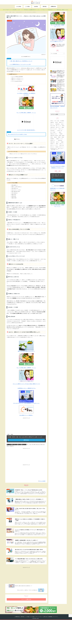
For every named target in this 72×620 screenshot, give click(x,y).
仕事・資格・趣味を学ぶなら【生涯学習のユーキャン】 (21, 61)
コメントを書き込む (26, 599)
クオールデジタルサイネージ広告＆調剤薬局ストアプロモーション (26, 403)
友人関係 (20, 444)
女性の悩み (38, 444)
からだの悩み (32, 616)
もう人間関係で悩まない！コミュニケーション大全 (20, 64)
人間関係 (34, 444)
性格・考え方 (24, 444)
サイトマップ (55, 616)
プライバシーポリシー (39, 616)
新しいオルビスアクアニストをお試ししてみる (17, 134)
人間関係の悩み (15, 444)
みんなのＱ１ (26, 94)
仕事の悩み (22, 616)
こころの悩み (9, 444)
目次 (17, 139)
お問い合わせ (26, 440)
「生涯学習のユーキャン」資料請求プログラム (26, 388)
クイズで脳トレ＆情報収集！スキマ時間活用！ (26, 93)
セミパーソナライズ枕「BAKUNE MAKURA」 (26, 130)
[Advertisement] (26, 425)
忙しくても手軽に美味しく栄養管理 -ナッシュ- (26, 112)
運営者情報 (50, 616)
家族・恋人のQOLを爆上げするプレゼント (26, 351)
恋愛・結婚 (42, 444)
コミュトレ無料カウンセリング (56, 41)
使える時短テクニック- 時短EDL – (26, 415)
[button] (64, 53)
